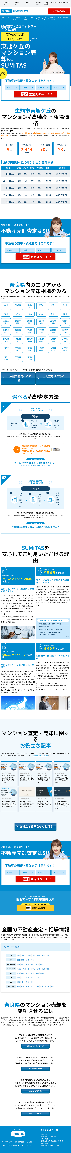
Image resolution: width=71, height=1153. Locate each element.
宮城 (38, 969)
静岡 (22, 960)
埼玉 (34, 955)
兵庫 (22, 973)
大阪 (18, 973)
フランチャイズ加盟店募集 (9, 1145)
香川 (22, 982)
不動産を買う (6, 3)
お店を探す (28, 3)
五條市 (6, 314)
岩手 (29, 969)
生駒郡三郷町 (30, 322)
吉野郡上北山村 (6, 358)
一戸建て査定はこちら (19, 378)
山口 (37, 977)
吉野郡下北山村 (65, 349)
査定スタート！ (39, 94)
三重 (32, 960)
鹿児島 (47, 986)
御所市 (18, 314)
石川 (37, 964)
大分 (37, 986)
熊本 (32, 986)
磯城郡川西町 (65, 322)
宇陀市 (65, 314)
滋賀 (32, 973)
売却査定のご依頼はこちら (35, 1046)
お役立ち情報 (38, 3)
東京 (18, 955)
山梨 (18, 964)
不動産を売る (17, 3)
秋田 (34, 969)
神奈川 (23, 955)
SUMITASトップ (7, 1142)
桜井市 (65, 305)
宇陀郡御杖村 (41, 331)
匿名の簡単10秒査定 (35, 1068)
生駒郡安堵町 (53, 322)
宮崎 (41, 986)
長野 (22, 964)
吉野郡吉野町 (53, 340)
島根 (27, 977)
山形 (43, 969)
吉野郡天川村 (30, 349)
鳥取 (32, 977)
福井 (41, 964)
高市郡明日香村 (65, 331)
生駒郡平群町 (18, 322)
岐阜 (27, 960)
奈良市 (6, 305)
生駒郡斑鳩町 (41, 322)
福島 (48, 969)
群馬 (48, 955)
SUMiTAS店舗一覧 (35, 1091)
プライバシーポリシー (28, 1145)
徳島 (27, 982)
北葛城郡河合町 (41, 340)
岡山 (18, 977)
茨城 (38, 955)
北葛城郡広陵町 (30, 340)
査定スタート (39, 257)
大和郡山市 (30, 306)
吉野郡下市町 (6, 349)
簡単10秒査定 (35, 908)
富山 (32, 964)
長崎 (27, 986)
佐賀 (22, 986)
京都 (27, 973)
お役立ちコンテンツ (35, 1113)
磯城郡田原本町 (18, 331)
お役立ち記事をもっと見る (36, 826)
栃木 (43, 955)
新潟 (27, 964)
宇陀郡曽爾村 (30, 331)
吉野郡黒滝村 (18, 349)
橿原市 (53, 305)
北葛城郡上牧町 (6, 340)
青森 (24, 969)
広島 (22, 977)
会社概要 (29, 1142)
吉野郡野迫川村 (41, 349)
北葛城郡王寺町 (18, 340)
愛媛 (18, 982)
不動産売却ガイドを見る (40, 756)
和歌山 (42, 973)
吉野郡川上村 (18, 358)
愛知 (18, 960)
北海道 (19, 969)
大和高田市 (18, 306)
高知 (32, 982)
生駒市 (29, 314)
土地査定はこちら (54, 376)
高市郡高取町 (53, 331)
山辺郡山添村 (6, 322)
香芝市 (41, 314)
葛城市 (53, 314)
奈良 (37, 973)
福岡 (18, 986)
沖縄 (52, 986)
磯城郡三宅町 (6, 331)
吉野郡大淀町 (65, 340)
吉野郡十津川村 (53, 349)
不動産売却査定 (60, 11)
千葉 (29, 955)
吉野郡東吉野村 (30, 358)
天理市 (41, 305)
